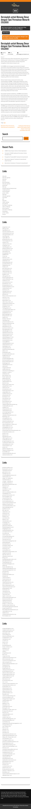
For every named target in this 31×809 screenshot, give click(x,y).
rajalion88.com (6, 237)
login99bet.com (6, 230)
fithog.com (5, 557)
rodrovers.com (6, 299)
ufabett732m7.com (7, 386)
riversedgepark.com (7, 241)
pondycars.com (6, 400)
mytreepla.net (5, 320)
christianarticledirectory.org (9, 614)
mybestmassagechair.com (9, 570)
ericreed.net (5, 571)
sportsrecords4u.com (7, 328)
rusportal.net (5, 650)
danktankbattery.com (7, 714)
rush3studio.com (6, 639)
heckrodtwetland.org (7, 567)
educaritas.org (6, 251)
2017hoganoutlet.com (7, 631)
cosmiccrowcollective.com (9, 660)
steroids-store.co (6, 554)
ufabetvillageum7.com (7, 337)
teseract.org (5, 383)
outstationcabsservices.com (9, 415)
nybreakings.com (6, 413)
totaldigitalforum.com (7, 427)
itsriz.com (4, 654)
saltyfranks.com (6, 512)
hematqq (8, 796)
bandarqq (4, 211)
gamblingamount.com (7, 761)
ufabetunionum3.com (7, 332)
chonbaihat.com (6, 550)
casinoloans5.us (6, 577)
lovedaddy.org (6, 721)
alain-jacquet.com (7, 662)
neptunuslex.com (6, 476)
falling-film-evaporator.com (9, 737)
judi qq (4, 180)
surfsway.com (5, 289)
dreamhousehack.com (8, 421)
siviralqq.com (5, 732)
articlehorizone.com (7, 305)
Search (5, 134)
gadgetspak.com (6, 312)
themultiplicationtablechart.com (10, 609)
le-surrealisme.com (7, 499)
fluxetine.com (5, 573)
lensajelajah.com (6, 253)
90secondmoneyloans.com (9, 296)
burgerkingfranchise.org (8, 674)
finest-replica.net (6, 377)
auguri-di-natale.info (7, 478)
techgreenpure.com (7, 285)
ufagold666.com (6, 392)
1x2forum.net (5, 228)
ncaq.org (4, 256)
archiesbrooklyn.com (7, 545)
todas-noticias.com (7, 647)
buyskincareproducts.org (8, 605)
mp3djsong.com (6, 473)
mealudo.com (5, 715)
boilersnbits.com (6, 686)
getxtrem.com (5, 703)
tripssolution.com (6, 300)
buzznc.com (5, 433)
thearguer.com (6, 708)
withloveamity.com (7, 271)
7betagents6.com (6, 308)
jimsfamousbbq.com (7, 467)
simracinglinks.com (7, 496)
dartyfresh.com (6, 260)
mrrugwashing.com (7, 725)
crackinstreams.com (7, 311)
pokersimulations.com (7, 322)
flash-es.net (5, 728)
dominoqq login (5, 793)
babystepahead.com (7, 758)
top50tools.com (6, 509)
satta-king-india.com (7, 302)
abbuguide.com (6, 276)
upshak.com (5, 729)
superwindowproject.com (8, 586)
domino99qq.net (6, 634)
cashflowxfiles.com (7, 700)
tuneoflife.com (5, 772)
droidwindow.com (6, 389)
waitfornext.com (6, 369)
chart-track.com (6, 535)
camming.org (5, 236)
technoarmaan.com (7, 429)
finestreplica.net (6, 352)
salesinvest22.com (7, 381)
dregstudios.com (6, 528)
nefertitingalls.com (7, 247)
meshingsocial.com (7, 706)
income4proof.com (7, 250)
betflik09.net (5, 254)
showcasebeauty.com (7, 501)
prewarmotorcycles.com (8, 495)
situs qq (4, 187)
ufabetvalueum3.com (7, 334)
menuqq (3, 792)
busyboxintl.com (6, 668)
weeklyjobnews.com (7, 752)
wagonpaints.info (6, 367)
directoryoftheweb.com (8, 636)
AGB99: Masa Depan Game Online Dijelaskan (16, 151)
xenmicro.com (5, 257)
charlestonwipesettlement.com (10, 749)
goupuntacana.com (7, 239)
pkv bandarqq (5, 182)
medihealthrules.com (7, 406)
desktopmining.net (7, 600)
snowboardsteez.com (7, 697)
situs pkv (4, 176)
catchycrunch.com (7, 244)
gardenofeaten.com (7, 692)
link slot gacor (5, 208)
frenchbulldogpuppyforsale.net (10, 606)
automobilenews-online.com (9, 424)
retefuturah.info (6, 357)
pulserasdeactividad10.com (9, 597)
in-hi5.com (5, 644)
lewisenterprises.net (7, 262)
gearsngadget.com (7, 314)
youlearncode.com (7, 273)
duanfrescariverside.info (8, 349)
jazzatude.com (6, 515)
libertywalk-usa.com (7, 469)
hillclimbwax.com (6, 763)
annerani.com (5, 513)
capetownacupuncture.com (9, 657)
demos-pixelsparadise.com (9, 492)
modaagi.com (5, 522)
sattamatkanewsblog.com (8, 744)
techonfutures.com (7, 401)
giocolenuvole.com (7, 268)
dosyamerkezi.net (6, 498)
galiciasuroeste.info (7, 525)
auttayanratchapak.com (8, 669)
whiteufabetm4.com (7, 344)
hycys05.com (5, 694)
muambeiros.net (6, 547)
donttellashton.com (7, 637)
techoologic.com (6, 403)
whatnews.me (5, 374)
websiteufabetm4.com (8, 343)
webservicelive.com (7, 455)
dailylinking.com (6, 265)
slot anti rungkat (22, 795)
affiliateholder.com (7, 775)
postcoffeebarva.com (7, 671)
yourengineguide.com (7, 412)
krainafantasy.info (6, 645)
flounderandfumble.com (8, 354)
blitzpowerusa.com (7, 691)
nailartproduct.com (7, 291)
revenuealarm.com (7, 445)
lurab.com (4, 447)
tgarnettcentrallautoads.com (9, 484)
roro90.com (5, 640)
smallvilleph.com (6, 524)
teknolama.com (6, 679)
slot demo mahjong (7, 205)
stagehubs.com (6, 227)
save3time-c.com (6, 489)
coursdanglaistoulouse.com (9, 475)
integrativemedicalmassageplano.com (12, 723)
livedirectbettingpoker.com (9, 718)
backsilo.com (5, 731)
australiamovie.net (7, 470)
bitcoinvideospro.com (7, 659)
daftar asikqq (5, 202)
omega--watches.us (7, 481)
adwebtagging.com (7, 755)
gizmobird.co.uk (6, 472)
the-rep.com (5, 510)
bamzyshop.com (6, 398)
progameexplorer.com (8, 441)
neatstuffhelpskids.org (7, 530)
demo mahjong (6, 206)
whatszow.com (6, 280)
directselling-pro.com (7, 444)
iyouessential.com (6, 270)
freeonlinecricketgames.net (9, 541)
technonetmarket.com (7, 361)
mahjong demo (6, 190)
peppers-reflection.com (8, 770)
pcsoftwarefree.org (7, 263)
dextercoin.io (5, 612)
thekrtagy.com (6, 416)
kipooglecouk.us (6, 580)
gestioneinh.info (6, 378)
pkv (3, 199)
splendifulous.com (6, 326)
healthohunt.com (6, 355)
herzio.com (5, 642)
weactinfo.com (6, 705)
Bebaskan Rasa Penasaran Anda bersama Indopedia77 (8, 126)
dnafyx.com (5, 267)
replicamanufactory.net (8, 323)
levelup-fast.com (6, 319)
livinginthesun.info (6, 653)
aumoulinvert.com (6, 583)
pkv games (5, 203)
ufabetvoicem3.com (7, 338)
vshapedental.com (7, 409)
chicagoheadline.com (7, 234)
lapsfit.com (5, 317)
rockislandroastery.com (8, 442)
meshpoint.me (6, 665)
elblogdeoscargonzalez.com (9, 551)
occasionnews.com (7, 766)
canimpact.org (6, 591)
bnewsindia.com (6, 395)
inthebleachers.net (7, 602)
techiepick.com (6, 396)
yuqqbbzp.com (6, 306)
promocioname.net (7, 538)
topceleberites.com (7, 329)
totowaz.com (5, 747)
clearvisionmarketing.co (8, 370)
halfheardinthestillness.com (9, 568)
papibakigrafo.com (7, 588)
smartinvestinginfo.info (7, 358)
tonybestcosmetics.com (8, 432)
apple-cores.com (6, 596)
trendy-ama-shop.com (8, 384)
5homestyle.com (6, 616)
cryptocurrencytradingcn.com (9, 746)
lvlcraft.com (5, 294)
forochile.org (5, 533)
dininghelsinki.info (6, 348)
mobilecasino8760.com (8, 574)
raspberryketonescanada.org (9, 404)
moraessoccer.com (7, 531)
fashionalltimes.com (7, 426)
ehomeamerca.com (7, 282)
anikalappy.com (6, 346)
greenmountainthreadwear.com (10, 741)
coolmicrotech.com (7, 419)
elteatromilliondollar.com (8, 673)
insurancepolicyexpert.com (9, 502)
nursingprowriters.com (8, 740)
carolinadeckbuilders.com (8, 505)
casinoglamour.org (7, 611)
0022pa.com (5, 516)
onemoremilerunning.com (8, 695)
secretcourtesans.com (8, 231)
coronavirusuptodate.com (8, 309)
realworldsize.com (7, 677)
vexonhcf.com (5, 490)
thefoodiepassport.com (8, 585)
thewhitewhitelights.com (8, 564)
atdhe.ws (4, 565)
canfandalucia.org (7, 410)
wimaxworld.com (6, 539)
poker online (5, 193)
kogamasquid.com (7, 608)
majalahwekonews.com (8, 630)
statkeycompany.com (7, 504)
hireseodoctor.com (7, 315)
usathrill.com (5, 407)
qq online (4, 197)
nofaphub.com (6, 245)
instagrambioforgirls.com (8, 699)
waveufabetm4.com (7, 340)
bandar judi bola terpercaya (9, 188)
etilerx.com (5, 351)
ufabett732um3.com (7, 364)
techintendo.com (6, 283)
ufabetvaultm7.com (7, 335)
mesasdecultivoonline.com (9, 685)
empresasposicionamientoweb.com (11, 430)
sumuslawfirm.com (7, 738)
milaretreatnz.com (7, 521)
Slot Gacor (6, 33)
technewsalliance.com (8, 360)
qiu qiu (4, 214)
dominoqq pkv (6, 191)
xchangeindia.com (7, 418)
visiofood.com (5, 387)
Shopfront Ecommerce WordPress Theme (13, 805)
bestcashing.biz (6, 542)
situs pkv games (6, 177)
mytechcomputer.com (7, 450)
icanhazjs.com (6, 590)
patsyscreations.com (7, 248)
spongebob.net (6, 666)
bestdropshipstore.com (8, 286)
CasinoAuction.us (6, 579)
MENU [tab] (15, 11)
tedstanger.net (6, 363)
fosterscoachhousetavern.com (10, 683)
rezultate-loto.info (6, 325)
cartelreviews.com (7, 288)
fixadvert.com (5, 486)
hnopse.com (5, 764)
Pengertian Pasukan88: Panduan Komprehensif (16, 157)
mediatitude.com (6, 493)
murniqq (3, 796)
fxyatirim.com (5, 274)
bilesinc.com (5, 519)
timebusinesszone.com (8, 769)
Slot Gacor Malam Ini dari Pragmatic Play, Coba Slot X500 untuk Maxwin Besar (14, 28)
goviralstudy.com (6, 593)
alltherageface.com (7, 438)
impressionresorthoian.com (9, 734)
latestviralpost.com (7, 688)
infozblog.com (5, 548)
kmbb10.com (5, 702)
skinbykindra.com (6, 436)
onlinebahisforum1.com (8, 233)
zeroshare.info (6, 518)
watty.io (4, 651)
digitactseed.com (6, 293)
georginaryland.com (7, 560)
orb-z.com (5, 682)
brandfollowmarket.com (8, 751)
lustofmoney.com (6, 767)
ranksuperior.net (6, 757)
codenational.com (7, 439)
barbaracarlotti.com (7, 599)
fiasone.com (5, 712)
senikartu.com (5, 648)
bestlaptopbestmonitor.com (9, 559)
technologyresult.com (7, 277)
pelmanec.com (6, 633)
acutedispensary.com (7, 743)
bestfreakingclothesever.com (9, 735)
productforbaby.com (7, 680)
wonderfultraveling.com (8, 536)
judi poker (4, 185)
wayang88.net (5, 341)
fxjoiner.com (5, 435)
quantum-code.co (7, 372)
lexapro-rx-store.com (7, 603)
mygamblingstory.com (8, 628)
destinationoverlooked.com (9, 760)
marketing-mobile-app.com (9, 709)
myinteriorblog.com (7, 393)
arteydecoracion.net (7, 556)
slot (4, 122)
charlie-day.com (6, 717)
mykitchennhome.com (7, 582)
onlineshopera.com (7, 259)
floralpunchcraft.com (7, 711)
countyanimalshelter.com (8, 754)
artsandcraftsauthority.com (9, 453)
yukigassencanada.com (8, 303)
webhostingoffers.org (7, 279)
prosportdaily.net (6, 380)
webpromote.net (6, 553)
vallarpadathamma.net (8, 676)
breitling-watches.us (7, 483)
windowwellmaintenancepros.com (11, 773)
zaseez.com (5, 242)
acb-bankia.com (6, 726)
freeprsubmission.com (8, 390)
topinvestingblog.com (7, 507)
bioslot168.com (6, 452)
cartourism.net (6, 594)
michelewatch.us (6, 479)
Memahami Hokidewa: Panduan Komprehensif (16, 163)
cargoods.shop (6, 656)
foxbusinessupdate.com (8, 720)
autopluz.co (5, 487)
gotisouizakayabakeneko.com (9, 663)
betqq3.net (5, 576)
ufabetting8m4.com (7, 331)
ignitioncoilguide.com (7, 448)
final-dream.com (6, 375)
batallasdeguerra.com (8, 527)
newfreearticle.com (7, 689)
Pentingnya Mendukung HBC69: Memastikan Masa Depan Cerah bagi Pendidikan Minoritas (23, 128)
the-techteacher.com (7, 422)
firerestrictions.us (6, 544)
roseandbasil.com (6, 562)
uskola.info (5, 366)
